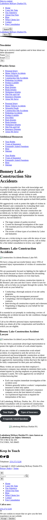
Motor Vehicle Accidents (15, 73)
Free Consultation (12, 24)
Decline (12, 519)
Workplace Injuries (13, 92)
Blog (7, 17)
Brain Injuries (10, 90)
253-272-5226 (15, 462)
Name (2, 55)
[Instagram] (7, 457)
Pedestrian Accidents (13, 80)
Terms (16, 468)
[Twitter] (4, 457)
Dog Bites (9, 85)
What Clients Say (12, 20)
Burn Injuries (10, 87)
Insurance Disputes (13, 97)
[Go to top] (1, 511)
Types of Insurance (13, 144)
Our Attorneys (11, 12)
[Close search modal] (2, 473)
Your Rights (10, 142)
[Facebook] (1, 457)
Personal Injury (11, 71)
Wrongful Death (12, 75)
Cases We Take (11, 10)
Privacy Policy (6, 468)
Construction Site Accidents (16, 78)
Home (7, 8)
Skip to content (6, 1)
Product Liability (12, 83)
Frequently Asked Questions (17, 146)
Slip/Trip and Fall (12, 94)
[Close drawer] (2, 479)
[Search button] (27, 476)
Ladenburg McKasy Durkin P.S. (13, 3)
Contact (8, 22)
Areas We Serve (12, 99)
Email (2, 58)
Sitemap (8, 151)
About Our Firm (12, 15)
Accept (3, 519)
